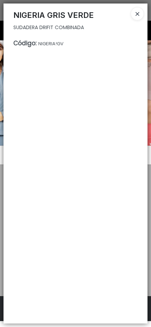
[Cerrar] (137, 13)
